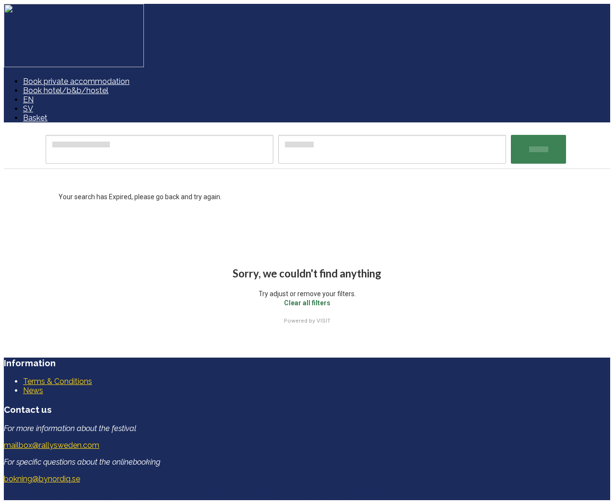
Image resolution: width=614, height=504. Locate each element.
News (33, 390)
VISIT (324, 320)
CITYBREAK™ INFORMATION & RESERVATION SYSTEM (310, 495)
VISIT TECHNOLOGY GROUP (64, 495)
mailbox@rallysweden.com (51, 445)
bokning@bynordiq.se (42, 478)
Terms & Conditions (57, 381)
